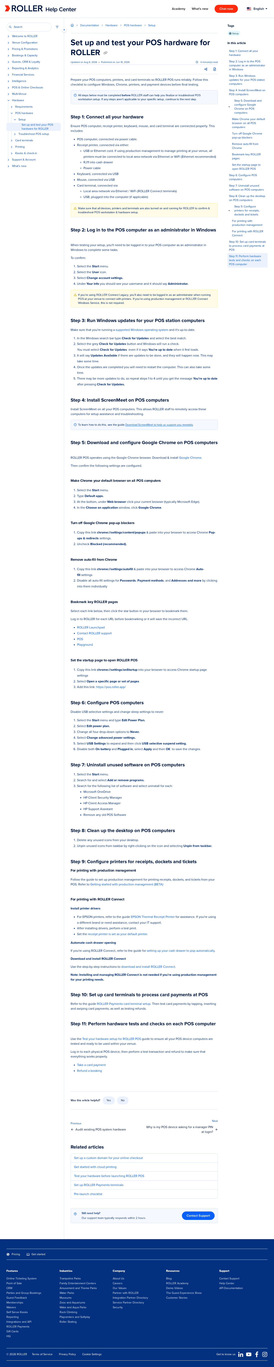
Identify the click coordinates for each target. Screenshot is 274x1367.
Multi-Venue (19, 94)
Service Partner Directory (128, 1302)
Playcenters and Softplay (75, 1317)
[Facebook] (257, 1354)
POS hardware (24, 113)
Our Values (120, 1288)
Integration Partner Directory (130, 1298)
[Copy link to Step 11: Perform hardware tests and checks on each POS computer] (77, 1030)
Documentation (89, 25)
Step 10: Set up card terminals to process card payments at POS (247, 246)
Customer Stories (177, 1298)
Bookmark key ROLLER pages (246, 156)
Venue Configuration (25, 43)
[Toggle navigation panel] (64, 29)
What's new (19, 166)
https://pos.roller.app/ (111, 687)
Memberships (14, 1302)
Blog (169, 1278)
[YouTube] (249, 1354)
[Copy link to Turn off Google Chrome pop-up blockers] (141, 523)
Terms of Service (42, 1354)
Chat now (226, 8)
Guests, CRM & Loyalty (26, 62)
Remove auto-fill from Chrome (245, 146)
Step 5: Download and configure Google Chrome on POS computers (248, 107)
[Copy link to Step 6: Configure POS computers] (150, 703)
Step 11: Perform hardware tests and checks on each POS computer (245, 260)
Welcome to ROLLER (25, 36)
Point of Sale (14, 1283)
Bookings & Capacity (25, 56)
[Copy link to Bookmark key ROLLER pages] (124, 602)
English (258, 8)
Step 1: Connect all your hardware (243, 53)
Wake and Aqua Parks (73, 1307)
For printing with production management (247, 223)
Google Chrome (190, 457)
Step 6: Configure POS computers (243, 177)
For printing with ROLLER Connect (247, 233)
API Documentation (231, 1288)
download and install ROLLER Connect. (148, 966)
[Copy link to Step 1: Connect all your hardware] (151, 117)
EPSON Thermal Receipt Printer (153, 916)
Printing (20, 147)
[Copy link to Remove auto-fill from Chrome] (123, 560)
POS (80, 639)
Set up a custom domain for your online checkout (108, 1158)
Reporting (12, 1317)
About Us (118, 1278)
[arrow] (229, 107)
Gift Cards (12, 1331)
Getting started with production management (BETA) (126, 884)
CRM (9, 1288)
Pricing (16, 1254)
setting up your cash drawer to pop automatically (181, 950)
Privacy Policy (67, 1354)
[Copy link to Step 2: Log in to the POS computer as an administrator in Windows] (77, 236)
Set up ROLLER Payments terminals (98, 1185)
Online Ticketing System (21, 1278)
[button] (29, 27)
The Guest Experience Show (184, 1293)
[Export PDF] (214, 69)
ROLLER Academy (177, 1283)
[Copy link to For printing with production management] (142, 871)
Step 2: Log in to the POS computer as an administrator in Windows (247, 65)
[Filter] (57, 27)
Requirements (24, 107)
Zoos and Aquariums (72, 1302)
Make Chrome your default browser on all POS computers (248, 123)
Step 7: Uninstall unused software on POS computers (246, 188)
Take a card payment (91, 1065)
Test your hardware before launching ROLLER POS (109, 1176)
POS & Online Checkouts (27, 88)
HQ (8, 1336)
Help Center (226, 1283)
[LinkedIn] (241, 1354)
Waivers (11, 1307)
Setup (22, 120)
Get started (38, 1254)
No (123, 1100)
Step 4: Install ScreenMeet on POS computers (247, 92)
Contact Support (198, 1215)
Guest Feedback (16, 1298)
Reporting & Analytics (25, 68)
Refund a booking (89, 1070)
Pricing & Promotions (25, 49)
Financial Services (23, 75)
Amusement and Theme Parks (78, 1288)
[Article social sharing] (206, 69)
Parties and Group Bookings (23, 1293)
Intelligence (19, 81)
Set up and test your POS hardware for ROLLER (37, 127)
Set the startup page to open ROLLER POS (246, 167)
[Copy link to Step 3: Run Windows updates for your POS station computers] (211, 321)
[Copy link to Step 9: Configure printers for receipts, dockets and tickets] (203, 862)
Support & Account (24, 160)
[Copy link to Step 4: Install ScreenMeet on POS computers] (175, 400)
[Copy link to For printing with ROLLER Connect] (130, 899)
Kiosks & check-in (26, 153)
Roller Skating (68, 1322)
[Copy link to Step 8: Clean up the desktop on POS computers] (181, 831)
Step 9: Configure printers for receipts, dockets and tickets (247, 210)
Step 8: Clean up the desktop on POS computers (247, 198)
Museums (66, 1298)
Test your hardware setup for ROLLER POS (111, 1039)
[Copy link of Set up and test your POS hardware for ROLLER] (105, 53)
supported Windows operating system (142, 329)
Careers (118, 1283)
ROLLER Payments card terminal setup (123, 1003)
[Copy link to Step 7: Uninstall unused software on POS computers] (191, 765)
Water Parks (67, 1293)
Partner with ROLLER (126, 1293)
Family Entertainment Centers (78, 1283)
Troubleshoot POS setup (33, 134)
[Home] (32, 8)
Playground (85, 644)
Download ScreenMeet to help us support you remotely (159, 425)
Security (118, 1307)
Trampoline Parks (70, 1278)
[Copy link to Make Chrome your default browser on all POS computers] (167, 481)
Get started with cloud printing (95, 1167)
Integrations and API (18, 1322)
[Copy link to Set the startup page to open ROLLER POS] (144, 660)
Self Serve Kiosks (17, 1312)
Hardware (18, 100)
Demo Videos (174, 1288)
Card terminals (24, 140)
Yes (109, 1100)
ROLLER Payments (17, 1327)
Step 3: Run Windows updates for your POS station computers (247, 80)
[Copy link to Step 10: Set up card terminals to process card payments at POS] (214, 995)
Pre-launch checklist (88, 1194)
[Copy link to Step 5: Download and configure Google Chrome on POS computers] (77, 449)
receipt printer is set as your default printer (117, 934)
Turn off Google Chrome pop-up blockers (247, 135)
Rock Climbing (68, 1312)
